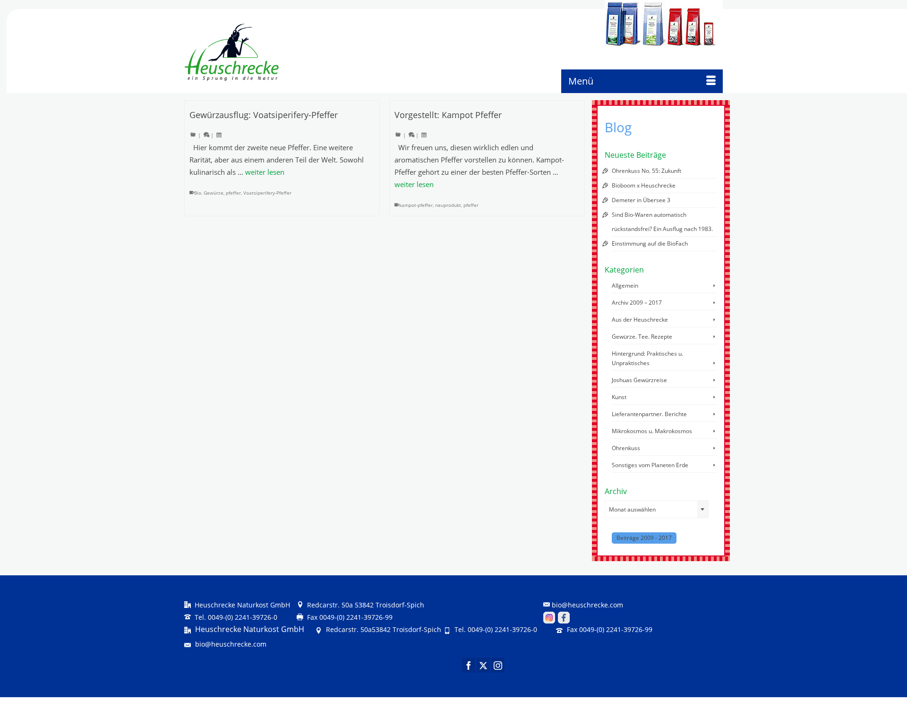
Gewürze (213, 192)
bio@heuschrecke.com (587, 604)
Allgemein (625, 286)
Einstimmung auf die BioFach (650, 243)
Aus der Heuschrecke (640, 320)
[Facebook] (468, 665)
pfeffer (233, 192)
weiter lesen (264, 172)
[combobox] (657, 509)
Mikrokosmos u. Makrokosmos (652, 431)
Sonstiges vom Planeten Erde (650, 465)
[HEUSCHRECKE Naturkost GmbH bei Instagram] (549, 617)
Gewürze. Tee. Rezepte (642, 337)
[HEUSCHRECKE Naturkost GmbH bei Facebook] (564, 617)
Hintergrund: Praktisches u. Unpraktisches (647, 358)
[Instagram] (498, 665)
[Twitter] (483, 665)
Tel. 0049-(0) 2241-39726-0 (235, 617)
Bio (197, 192)
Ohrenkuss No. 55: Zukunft (646, 171)
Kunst (619, 397)
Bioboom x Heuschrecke (644, 185)
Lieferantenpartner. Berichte (649, 414)
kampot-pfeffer (416, 205)
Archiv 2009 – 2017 (637, 303)
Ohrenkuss (626, 448)
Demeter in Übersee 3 (641, 200)
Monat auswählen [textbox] (632, 509)
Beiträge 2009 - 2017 (644, 538)
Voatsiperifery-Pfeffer (267, 192)
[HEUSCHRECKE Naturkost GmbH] (223, 52)
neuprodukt (448, 205)
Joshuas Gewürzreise (639, 380)
